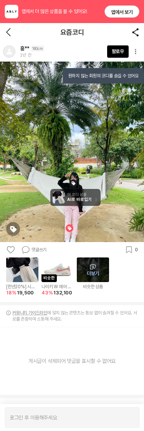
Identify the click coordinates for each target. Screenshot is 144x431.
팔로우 (118, 51)
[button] (9, 51)
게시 (129, 417)
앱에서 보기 (122, 12)
